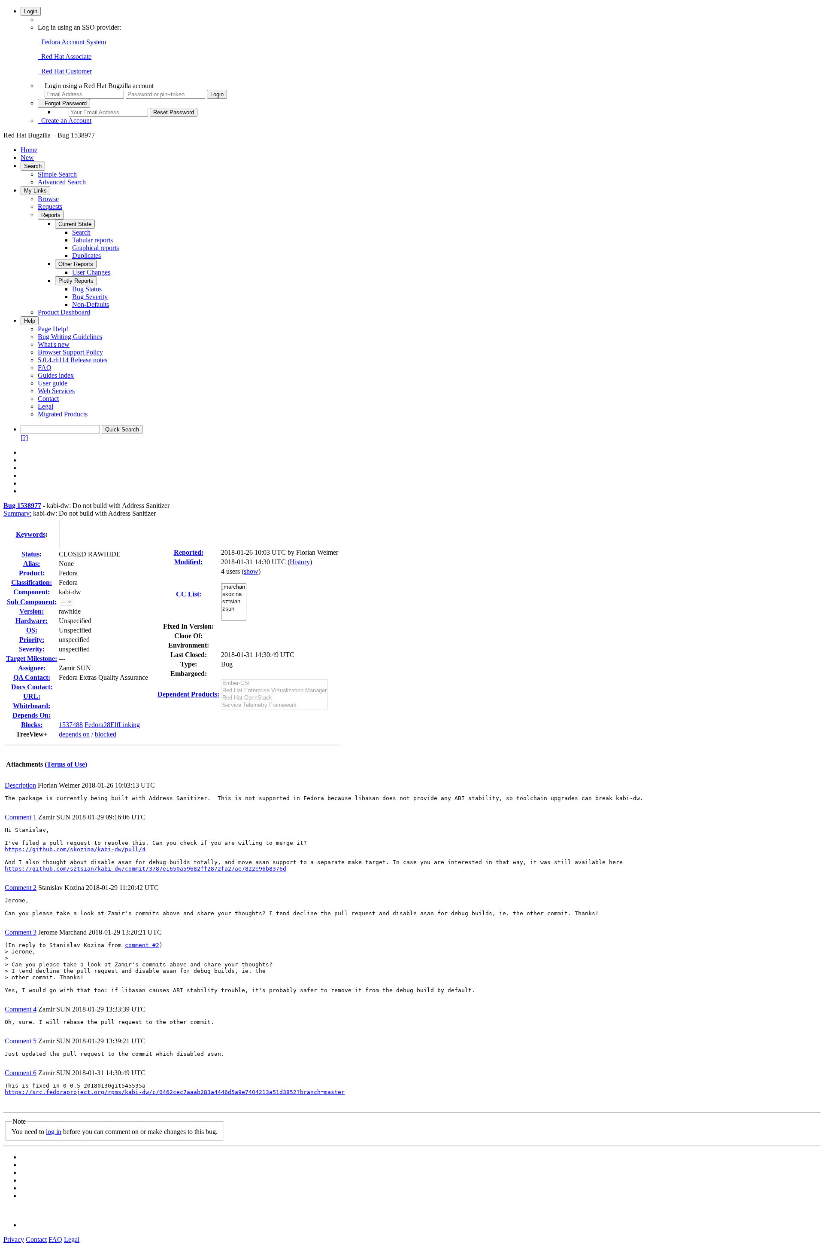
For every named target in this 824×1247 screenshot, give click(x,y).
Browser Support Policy (70, 352)
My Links (35, 190)
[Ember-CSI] (274, 683)
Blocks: (31, 724)
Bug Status (87, 289)
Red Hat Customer (65, 71)
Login (30, 11)
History (300, 561)
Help (29, 321)
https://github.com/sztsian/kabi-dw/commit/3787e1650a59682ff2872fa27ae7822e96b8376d (145, 868)
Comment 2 (20, 887)
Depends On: (31, 715)
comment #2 (142, 945)
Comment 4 (20, 1009)
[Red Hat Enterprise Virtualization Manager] (274, 690)
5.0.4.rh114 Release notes (72, 360)
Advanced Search (62, 182)
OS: (31, 630)
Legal (45, 406)
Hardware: (31, 620)
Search (33, 166)
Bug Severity (90, 296)
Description (20, 785)
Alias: (31, 563)
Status (30, 554)
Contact (48, 398)
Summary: (17, 513)
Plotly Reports (76, 281)
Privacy (13, 1239)
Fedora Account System (72, 42)
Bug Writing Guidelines (70, 336)
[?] (24, 437)
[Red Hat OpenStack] (274, 698)
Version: (31, 611)
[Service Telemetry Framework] (274, 705)
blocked (105, 734)
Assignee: (31, 668)
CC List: (188, 594)
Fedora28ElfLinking (112, 724)
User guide (52, 383)
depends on (74, 734)
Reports (51, 215)
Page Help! (53, 329)
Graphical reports (95, 247)
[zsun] (233, 609)
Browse (48, 198)
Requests (50, 206)
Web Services (56, 390)
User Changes (91, 272)
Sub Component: (32, 601)
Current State (74, 224)
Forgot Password (64, 103)
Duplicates (86, 255)
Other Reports (75, 264)
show (251, 571)
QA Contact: (31, 677)
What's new (54, 344)
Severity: (32, 649)
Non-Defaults (90, 304)
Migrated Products (63, 414)
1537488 (71, 724)
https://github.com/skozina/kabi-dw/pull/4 (75, 849)
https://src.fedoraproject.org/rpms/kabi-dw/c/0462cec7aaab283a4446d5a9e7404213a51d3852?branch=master (175, 1092)
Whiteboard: (31, 705)
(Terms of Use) (66, 764)
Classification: (31, 582)
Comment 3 (20, 932)
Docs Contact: (31, 687)
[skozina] (233, 594)
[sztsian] (233, 601)
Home (29, 149)
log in (53, 1131)
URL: (31, 696)
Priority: (31, 639)
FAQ (45, 367)
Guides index (56, 375)
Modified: (188, 561)
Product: (32, 573)
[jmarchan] (233, 587)
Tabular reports (92, 240)
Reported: (188, 552)
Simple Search (57, 174)
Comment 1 (20, 817)
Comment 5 (20, 1041)
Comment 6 (20, 1072)
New (27, 157)
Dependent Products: (188, 694)
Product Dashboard (64, 312)
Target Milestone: (31, 658)
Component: (31, 592)
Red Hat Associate (64, 56)
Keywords (30, 534)
